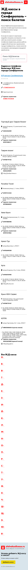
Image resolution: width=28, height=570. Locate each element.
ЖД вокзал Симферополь (12, 76)
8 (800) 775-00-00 (8, 98)
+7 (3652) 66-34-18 (9, 87)
